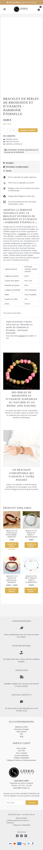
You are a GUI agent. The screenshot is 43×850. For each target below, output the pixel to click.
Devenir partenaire (21, 755)
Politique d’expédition (21, 758)
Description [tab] (9, 163)
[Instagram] (21, 835)
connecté (21, 336)
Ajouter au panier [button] (11, 545)
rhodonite (22, 234)
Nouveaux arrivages (21, 729)
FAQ (21, 734)
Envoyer (31, 802)
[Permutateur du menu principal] (4, 9)
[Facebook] (17, 835)
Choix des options (12, 590)
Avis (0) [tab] (8, 171)
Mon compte (21, 748)
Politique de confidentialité (21, 825)
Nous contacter (21, 753)
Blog (21, 736)
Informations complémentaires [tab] (16, 167)
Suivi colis (21, 750)
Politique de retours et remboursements (21, 760)
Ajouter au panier (28, 130)
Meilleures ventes (21, 727)
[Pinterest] (25, 835)
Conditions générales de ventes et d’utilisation (17, 821)
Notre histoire (21, 731)
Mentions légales (21, 818)
